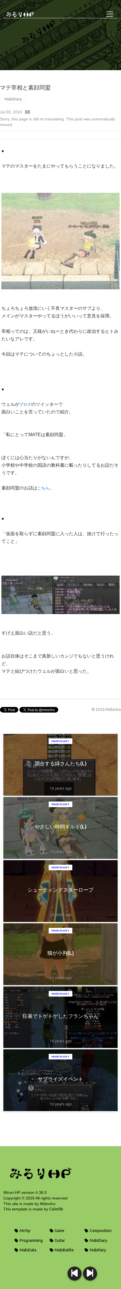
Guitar (59, 1240)
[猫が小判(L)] (75, 1274)
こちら (43, 488)
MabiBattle (64, 1250)
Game (59, 1230)
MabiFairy (97, 1250)
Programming (31, 1240)
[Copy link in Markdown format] (27, 111)
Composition (100, 1230)
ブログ (25, 404)
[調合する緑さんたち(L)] (90, 1274)
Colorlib (56, 1209)
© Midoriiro (106, 709)
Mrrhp (24, 1230)
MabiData (27, 1250)
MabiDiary (13, 99)
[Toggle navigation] (110, 14)
